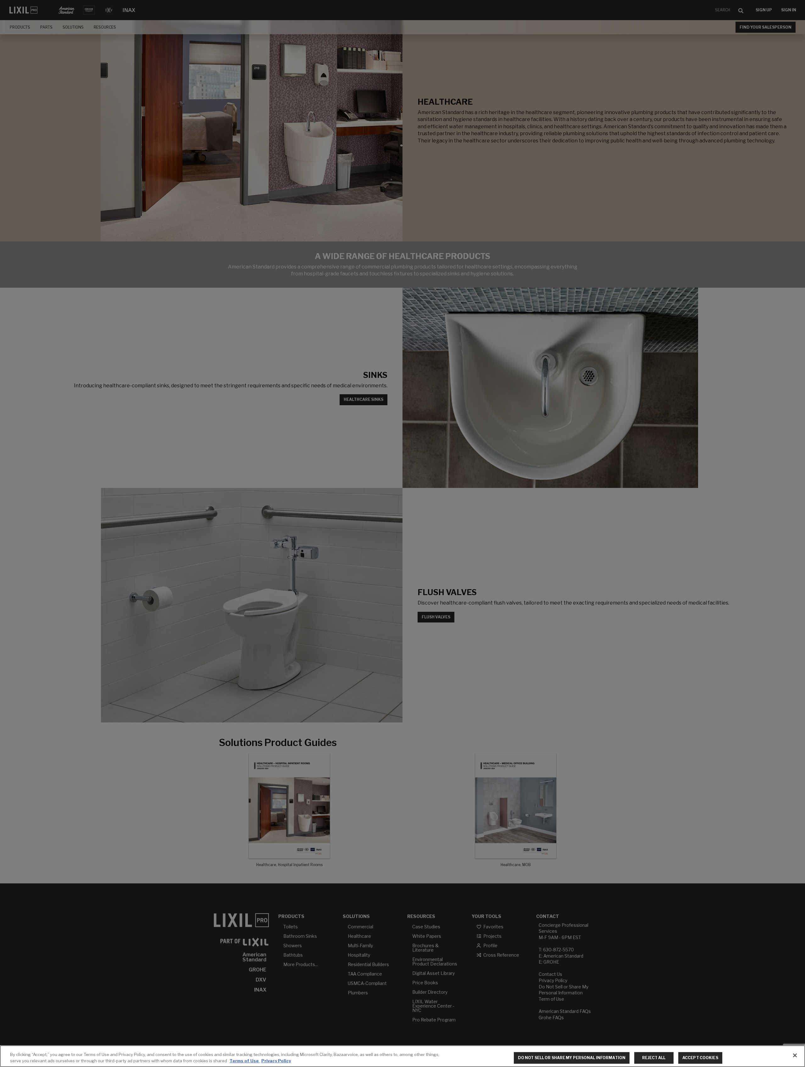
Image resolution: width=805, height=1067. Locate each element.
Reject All (653, 1057)
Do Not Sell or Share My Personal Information (571, 1057)
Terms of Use (245, 1060)
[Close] (795, 1055)
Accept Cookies (700, 1057)
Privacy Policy (276, 1060)
